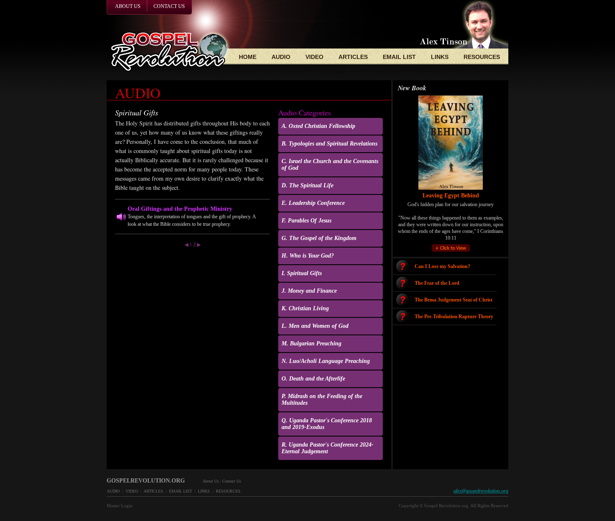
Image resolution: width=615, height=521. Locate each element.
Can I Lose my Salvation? (442, 266)
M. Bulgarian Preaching (311, 343)
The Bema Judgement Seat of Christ (453, 300)
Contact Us (231, 481)
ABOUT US (128, 6)
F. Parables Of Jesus (306, 220)
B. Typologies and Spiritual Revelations (329, 143)
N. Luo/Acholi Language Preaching (326, 361)
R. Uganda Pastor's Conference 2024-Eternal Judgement (328, 448)
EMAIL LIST (399, 57)
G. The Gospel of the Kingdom (319, 238)
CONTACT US (169, 6)
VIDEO (314, 57)
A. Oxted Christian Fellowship (318, 126)
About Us (210, 481)
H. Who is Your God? (308, 256)
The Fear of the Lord (437, 283)
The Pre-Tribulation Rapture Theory (454, 316)
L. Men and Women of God (315, 326)
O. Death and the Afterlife (313, 378)
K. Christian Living (305, 308)
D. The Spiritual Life (307, 185)
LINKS (439, 57)
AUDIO (281, 57)
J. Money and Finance (309, 291)
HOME (247, 57)
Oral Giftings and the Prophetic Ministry (180, 209)
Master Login (120, 505)
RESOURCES (482, 57)
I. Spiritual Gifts (302, 273)
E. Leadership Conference (313, 203)
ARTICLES (353, 57)
